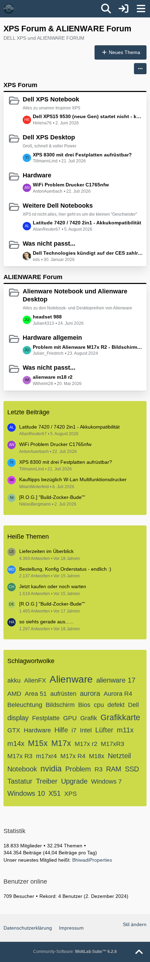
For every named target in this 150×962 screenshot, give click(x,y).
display (18, 718)
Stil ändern (135, 924)
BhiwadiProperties (92, 860)
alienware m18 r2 (53, 377)
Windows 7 (106, 781)
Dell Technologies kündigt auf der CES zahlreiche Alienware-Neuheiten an (88, 253)
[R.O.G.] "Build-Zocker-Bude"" (52, 497)
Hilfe (61, 730)
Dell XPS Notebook (51, 99)
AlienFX (35, 680)
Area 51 (36, 693)
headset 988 (47, 317)
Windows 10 (26, 793)
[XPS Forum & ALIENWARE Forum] (8, 9)
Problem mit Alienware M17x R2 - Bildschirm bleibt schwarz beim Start (88, 347)
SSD (132, 769)
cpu (99, 704)
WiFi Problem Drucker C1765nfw (71, 184)
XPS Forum (20, 85)
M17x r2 (86, 743)
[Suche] (106, 9)
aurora (90, 693)
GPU (70, 718)
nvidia (51, 768)
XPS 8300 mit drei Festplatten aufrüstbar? (82, 154)
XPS (70, 793)
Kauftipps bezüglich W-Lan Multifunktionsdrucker (73, 479)
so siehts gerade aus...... (46, 621)
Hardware (37, 175)
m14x (15, 743)
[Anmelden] (123, 8)
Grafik (88, 718)
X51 (54, 793)
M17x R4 (72, 756)
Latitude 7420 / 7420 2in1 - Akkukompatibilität (87, 222)
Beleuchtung (24, 704)
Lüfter (104, 730)
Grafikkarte (120, 717)
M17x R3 (19, 756)
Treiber (47, 781)
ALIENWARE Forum (32, 277)
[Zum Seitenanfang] (139, 952)
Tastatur (19, 781)
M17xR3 (112, 743)
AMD (14, 693)
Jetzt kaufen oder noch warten (52, 586)
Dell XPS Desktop (49, 137)
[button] (140, 68)
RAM (113, 769)
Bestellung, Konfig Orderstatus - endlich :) (65, 569)
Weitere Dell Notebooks (58, 205)
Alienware (71, 679)
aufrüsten (63, 693)
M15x (38, 743)
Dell (133, 704)
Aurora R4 (118, 693)
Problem (78, 769)
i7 (74, 730)
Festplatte (46, 718)
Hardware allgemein (52, 337)
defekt (116, 704)
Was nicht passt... (49, 243)
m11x (125, 730)
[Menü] (141, 9)
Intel (86, 730)
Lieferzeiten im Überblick (46, 551)
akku (14, 680)
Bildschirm (60, 704)
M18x (96, 756)
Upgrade (74, 781)
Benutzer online (25, 881)
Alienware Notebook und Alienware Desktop (75, 295)
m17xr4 (46, 756)
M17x (61, 743)
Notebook (22, 769)
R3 (99, 769)
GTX (13, 730)
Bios (84, 704)
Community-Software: (75, 951)
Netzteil (119, 756)
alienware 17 (115, 680)
